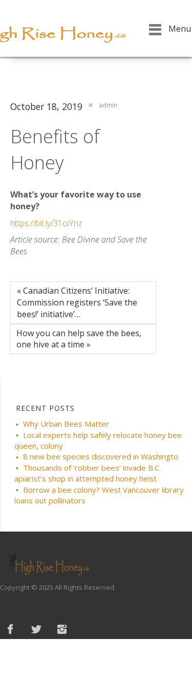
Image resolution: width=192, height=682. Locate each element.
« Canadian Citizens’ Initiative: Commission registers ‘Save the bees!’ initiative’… (77, 302)
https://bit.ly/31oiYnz (46, 223)
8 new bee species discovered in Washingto (100, 456)
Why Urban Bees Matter (66, 424)
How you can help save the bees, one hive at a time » (78, 338)
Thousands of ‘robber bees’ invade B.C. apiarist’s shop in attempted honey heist (87, 473)
